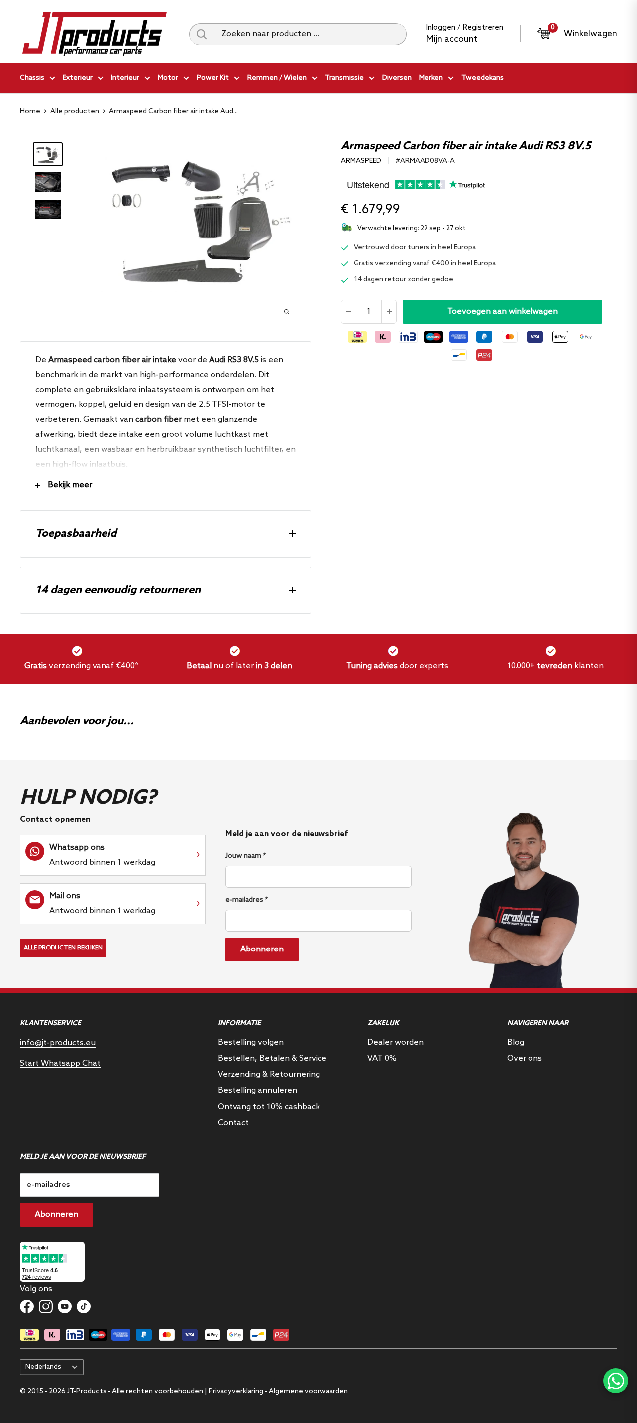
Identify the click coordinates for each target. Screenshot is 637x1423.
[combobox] (310, 34)
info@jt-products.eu (58, 1043)
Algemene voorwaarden (308, 1391)
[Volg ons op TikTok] (84, 1306)
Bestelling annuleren (257, 1090)
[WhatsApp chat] (615, 1380)
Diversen (397, 78)
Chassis (32, 78)
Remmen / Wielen (277, 78)
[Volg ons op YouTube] (65, 1306)
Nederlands (43, 1367)
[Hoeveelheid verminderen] (348, 312)
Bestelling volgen (251, 1042)
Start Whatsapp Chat (60, 1063)
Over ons (524, 1058)
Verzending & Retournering (269, 1074)
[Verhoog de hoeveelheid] (388, 312)
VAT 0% (382, 1058)
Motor (168, 78)
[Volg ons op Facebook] (27, 1306)
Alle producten (74, 111)
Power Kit (213, 78)
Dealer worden (395, 1042)
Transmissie (344, 78)
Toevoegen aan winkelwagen (502, 311)
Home (30, 111)
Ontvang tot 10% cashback (269, 1107)
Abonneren (262, 949)
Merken (431, 78)
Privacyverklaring (236, 1391)
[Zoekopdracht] (201, 34)
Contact (233, 1123)
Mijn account (452, 39)
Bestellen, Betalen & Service (272, 1058)
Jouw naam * (245, 856)
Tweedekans (482, 78)
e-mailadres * (246, 900)
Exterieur (78, 78)
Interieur (125, 78)
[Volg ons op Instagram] (46, 1306)
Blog (515, 1042)
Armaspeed (361, 161)
